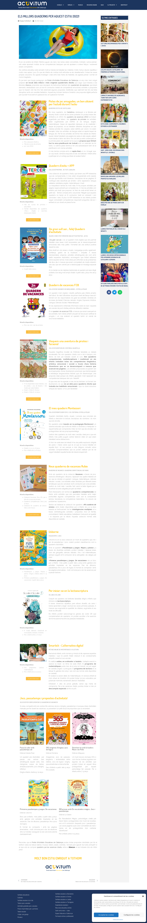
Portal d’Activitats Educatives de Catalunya (62, 80)
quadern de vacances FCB (62, 311)
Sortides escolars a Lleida (63, 899)
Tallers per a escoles (24, 903)
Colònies (20, 897)
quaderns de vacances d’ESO (77, 117)
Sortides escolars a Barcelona (64, 894)
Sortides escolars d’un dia (25, 900)
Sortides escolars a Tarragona (64, 902)
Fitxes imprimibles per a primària (28, 909)
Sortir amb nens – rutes (62, 910)
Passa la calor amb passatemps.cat (27, 748)
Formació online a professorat (64, 916)
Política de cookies (118, 919)
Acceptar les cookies (106, 915)
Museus (80, 5)
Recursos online (92, 5)
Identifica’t (124, 5)
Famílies (70, 5)
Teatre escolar (22, 911)
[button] (143, 896)
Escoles (59, 5)
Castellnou (70, 112)
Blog (102, 5)
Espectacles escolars (61, 905)
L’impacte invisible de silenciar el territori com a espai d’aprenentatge (113, 98)
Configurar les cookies (132, 915)
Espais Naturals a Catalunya (64, 913)
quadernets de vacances (80, 85)
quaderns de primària (78, 119)
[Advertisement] (114, 326)
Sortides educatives (23, 895)
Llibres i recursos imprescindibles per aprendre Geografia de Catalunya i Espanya (113, 257)
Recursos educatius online (63, 908)
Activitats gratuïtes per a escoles (27, 906)
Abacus (28, 85)
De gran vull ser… (56, 240)
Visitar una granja (23, 914)
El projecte (111, 5)
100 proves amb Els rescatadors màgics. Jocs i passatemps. (77, 810)
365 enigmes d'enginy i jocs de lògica (57, 748)
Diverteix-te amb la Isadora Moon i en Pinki (82, 748)
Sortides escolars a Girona (63, 896)
